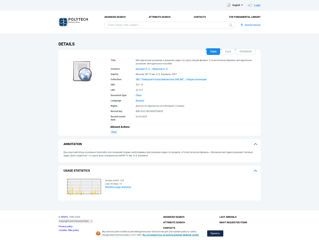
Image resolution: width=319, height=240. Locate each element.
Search (230, 25)
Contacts (200, 17)
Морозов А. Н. (160, 69)
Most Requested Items (233, 222)
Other (139, 95)
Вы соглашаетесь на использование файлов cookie (171, 235)
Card (228, 51)
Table (213, 51)
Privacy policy (65, 226)
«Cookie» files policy (68, 230)
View (113, 132)
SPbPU (64, 217)
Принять (215, 233)
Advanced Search (115, 17)
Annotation (72, 144)
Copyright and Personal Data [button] (74, 221)
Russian (140, 100)
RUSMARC (246, 51)
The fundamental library (245, 17)
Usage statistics (76, 170)
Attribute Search (159, 17)
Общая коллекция (197, 79)
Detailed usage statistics (118, 187)
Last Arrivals (228, 217)
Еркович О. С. (143, 69)
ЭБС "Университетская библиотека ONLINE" (160, 79)
